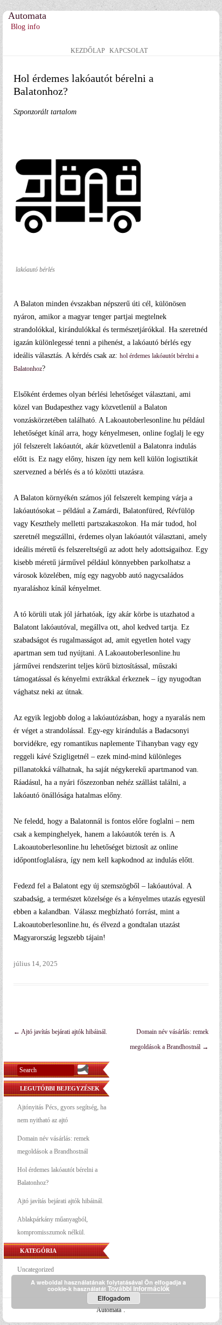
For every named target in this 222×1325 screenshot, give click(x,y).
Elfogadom (114, 1298)
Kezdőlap (88, 51)
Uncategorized (35, 1269)
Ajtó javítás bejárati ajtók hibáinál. (60, 1032)
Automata (27, 15)
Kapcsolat (128, 51)
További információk (139, 1288)
